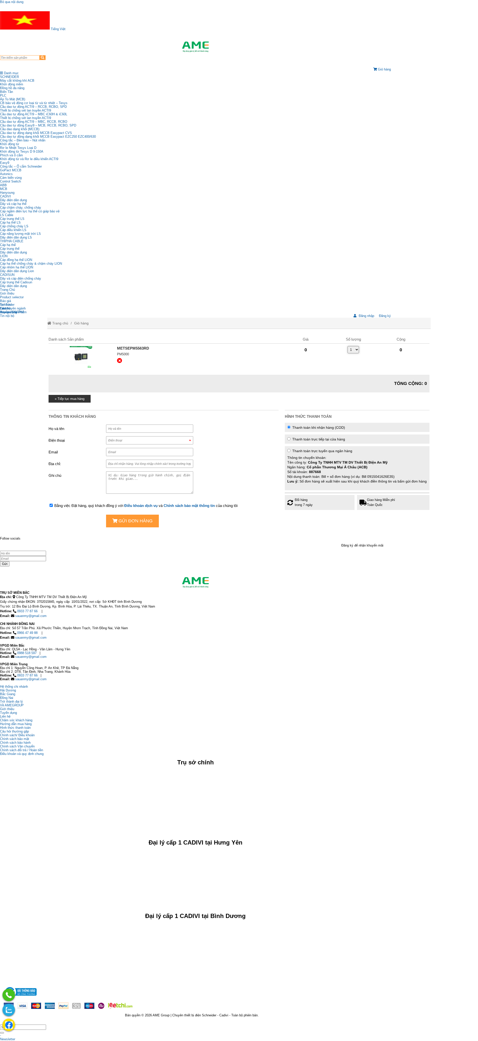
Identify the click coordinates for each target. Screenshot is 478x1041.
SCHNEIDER (9, 77)
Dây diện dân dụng (13, 252)
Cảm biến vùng (11, 178)
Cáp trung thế (9, 248)
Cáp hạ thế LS (10, 222)
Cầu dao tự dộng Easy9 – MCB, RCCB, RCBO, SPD (38, 125)
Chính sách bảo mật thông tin (189, 506)
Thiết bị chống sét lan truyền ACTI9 (25, 110)
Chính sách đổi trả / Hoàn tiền (21, 750)
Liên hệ (5, 308)
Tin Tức (5, 304)
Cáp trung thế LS (12, 219)
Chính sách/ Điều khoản (17, 735)
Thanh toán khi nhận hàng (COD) (318, 427)
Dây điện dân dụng (13, 200)
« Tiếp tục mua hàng (69, 399)
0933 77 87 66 (27, 611)
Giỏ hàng (81, 323)
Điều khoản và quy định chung (22, 754)
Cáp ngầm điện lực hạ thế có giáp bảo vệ (30, 211)
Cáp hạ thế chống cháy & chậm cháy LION (31, 263)
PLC (3, 95)
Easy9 (4, 163)
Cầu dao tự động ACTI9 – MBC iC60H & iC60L (33, 114)
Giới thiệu (7, 293)
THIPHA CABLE (11, 241)
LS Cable (6, 215)
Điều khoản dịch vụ (141, 506)
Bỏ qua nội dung (11, 2)
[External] (81, 357)
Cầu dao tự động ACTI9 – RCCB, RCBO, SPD (33, 107)
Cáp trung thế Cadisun (16, 282)
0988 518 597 (27, 653)
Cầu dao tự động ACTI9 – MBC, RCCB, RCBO (33, 121)
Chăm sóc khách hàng (16, 720)
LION (3, 256)
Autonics (6, 174)
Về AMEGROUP (12, 705)
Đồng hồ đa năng (12, 88)
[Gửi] (2, 1033)
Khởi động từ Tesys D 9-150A (21, 151)
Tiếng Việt (57, 29)
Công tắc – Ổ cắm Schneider (21, 166)
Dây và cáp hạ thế (13, 204)
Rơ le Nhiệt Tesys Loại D (18, 148)
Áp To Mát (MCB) (12, 99)
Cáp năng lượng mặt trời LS (20, 234)
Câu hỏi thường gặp (14, 731)
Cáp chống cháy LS (14, 226)
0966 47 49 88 (27, 633)
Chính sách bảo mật (14, 739)
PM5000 (123, 354)
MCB (3, 189)
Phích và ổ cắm (11, 155)
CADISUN (7, 275)
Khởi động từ (9, 144)
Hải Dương (8, 690)
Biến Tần (6, 92)
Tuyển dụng (8, 312)
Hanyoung (7, 192)
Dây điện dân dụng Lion (17, 271)
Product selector (12, 297)
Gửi (4, 564)
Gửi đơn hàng (135, 520)
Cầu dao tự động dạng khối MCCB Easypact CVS (36, 133)
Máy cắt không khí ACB (17, 80)
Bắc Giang (7, 694)
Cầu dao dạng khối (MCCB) (19, 129)
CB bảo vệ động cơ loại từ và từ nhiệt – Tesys (33, 103)
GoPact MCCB (10, 170)
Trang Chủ (7, 290)
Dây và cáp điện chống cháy (20, 278)
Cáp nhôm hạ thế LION (16, 267)
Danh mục (11, 73)
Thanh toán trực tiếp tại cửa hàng (318, 439)
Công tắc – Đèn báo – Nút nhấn (22, 140)
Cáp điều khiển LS (13, 230)
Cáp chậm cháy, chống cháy (20, 207)
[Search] (42, 57)
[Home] (195, 46)
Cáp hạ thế (8, 245)
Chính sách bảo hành (15, 742)
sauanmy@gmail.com (31, 616)
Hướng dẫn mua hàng (16, 724)
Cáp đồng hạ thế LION (16, 260)
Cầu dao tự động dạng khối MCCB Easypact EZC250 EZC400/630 (48, 136)
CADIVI (5, 196)
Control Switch (10, 181)
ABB (3, 185)
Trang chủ (59, 323)
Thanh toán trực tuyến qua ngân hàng (357, 466)
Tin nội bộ (7, 316)
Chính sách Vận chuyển (17, 746)
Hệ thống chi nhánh (14, 686)
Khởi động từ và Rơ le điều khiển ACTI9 (29, 159)
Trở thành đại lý (11, 701)
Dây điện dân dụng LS (16, 237)
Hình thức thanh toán (15, 728)
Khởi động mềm (11, 84)
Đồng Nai (6, 698)
